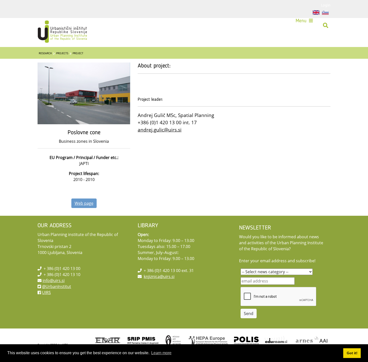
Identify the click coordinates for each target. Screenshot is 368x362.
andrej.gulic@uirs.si (159, 129)
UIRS (46, 292)
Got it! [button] (352, 353)
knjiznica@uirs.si (159, 276)
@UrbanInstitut (56, 286)
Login (325, 5)
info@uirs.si (54, 280)
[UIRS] (52, 25)
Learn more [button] (161, 353)
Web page (84, 203)
